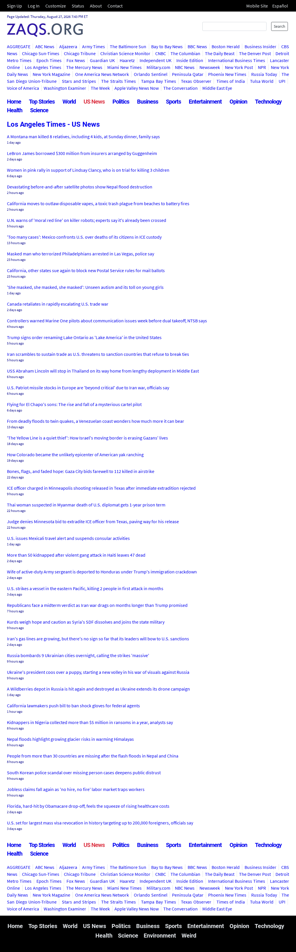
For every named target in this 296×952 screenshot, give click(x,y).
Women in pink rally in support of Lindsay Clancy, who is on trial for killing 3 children (88, 170)
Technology (268, 101)
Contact (115, 6)
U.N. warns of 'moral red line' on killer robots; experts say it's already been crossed (86, 220)
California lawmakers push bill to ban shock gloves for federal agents (73, 705)
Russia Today (264, 74)
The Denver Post (255, 53)
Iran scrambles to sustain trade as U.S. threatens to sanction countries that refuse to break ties (98, 354)
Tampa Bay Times (158, 81)
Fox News (75, 60)
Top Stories (42, 101)
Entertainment (205, 101)
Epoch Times (49, 60)
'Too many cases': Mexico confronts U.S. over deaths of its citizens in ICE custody (84, 237)
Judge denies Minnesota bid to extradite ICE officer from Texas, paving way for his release (93, 521)
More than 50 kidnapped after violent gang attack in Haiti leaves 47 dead (76, 555)
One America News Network (102, 74)
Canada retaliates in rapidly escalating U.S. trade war (57, 304)
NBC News (185, 67)
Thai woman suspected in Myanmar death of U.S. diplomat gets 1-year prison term (86, 505)
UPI (282, 81)
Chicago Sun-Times (40, 53)
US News (94, 101)
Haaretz (127, 60)
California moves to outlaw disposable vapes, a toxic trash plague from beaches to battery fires (98, 203)
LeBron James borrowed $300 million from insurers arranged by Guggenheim (82, 153)
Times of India (231, 81)
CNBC (160, 53)
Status (78, 6)
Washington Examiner (65, 88)
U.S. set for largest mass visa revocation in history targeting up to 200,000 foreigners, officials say (100, 823)
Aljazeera (68, 46)
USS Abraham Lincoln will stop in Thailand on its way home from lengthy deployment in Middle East (103, 371)
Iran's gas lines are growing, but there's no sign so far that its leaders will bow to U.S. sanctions (98, 638)
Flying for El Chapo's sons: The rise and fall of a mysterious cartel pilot (74, 404)
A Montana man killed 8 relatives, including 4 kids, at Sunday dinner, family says (83, 136)
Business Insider (261, 46)
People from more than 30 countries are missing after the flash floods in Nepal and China (92, 756)
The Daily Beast (219, 53)
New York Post (239, 67)
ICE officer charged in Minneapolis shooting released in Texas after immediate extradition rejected (101, 488)
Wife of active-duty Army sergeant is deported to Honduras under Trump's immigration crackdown (102, 572)
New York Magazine (51, 74)
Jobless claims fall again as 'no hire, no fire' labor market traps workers (76, 789)
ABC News (45, 46)
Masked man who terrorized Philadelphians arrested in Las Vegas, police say (80, 254)
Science (39, 110)
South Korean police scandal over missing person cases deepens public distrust (84, 772)
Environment (160, 935)
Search (279, 26)
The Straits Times (118, 81)
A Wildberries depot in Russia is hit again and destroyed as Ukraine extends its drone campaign (98, 689)
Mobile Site (257, 6)
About (96, 6)
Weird (189, 935)
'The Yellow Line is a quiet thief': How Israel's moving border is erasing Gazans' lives (87, 438)
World (69, 101)
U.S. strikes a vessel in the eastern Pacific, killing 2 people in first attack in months (85, 588)
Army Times (93, 46)
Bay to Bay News (167, 46)
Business (147, 101)
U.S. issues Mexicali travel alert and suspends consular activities (68, 538)
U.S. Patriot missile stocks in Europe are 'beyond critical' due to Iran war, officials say (88, 387)
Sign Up (14, 6)
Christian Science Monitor (125, 53)
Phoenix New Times (227, 74)
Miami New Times (124, 67)
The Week (100, 88)
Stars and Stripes (79, 81)
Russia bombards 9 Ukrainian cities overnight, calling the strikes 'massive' (78, 655)
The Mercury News (84, 67)
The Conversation (180, 88)
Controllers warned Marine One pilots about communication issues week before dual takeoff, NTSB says (107, 320)
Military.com (158, 67)
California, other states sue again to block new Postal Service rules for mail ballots (86, 270)
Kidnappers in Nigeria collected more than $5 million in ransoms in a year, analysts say (90, 722)
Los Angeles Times (43, 67)
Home (14, 101)
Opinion (238, 101)
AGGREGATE (18, 46)
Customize (55, 6)
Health (14, 110)
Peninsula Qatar (188, 74)
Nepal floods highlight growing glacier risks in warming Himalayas (70, 739)
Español (280, 6)
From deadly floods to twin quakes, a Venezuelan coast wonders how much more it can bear (95, 421)
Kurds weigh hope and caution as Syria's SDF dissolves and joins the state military (85, 622)
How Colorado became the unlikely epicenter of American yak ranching (75, 454)
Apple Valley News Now (136, 88)
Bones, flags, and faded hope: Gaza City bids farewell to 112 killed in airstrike (80, 471)
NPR (262, 67)
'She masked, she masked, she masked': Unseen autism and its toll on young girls (85, 287)
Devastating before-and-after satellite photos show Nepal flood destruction (79, 187)
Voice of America (23, 88)
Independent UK (155, 60)
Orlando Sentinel (150, 74)
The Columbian (185, 53)
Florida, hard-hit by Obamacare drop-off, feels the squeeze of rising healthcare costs (88, 806)
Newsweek (209, 67)
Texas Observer (196, 81)
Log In (34, 6)
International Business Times (236, 60)
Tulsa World (262, 81)
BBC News (197, 46)
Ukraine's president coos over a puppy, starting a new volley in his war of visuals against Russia (98, 672)
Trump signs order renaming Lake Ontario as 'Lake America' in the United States (84, 337)
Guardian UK (102, 60)
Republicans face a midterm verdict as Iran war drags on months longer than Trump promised (97, 605)
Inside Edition (189, 60)
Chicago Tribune (80, 53)
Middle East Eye (217, 88)
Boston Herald (226, 46)
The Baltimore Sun (128, 46)
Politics (120, 101)
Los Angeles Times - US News (53, 124)
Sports (173, 101)
